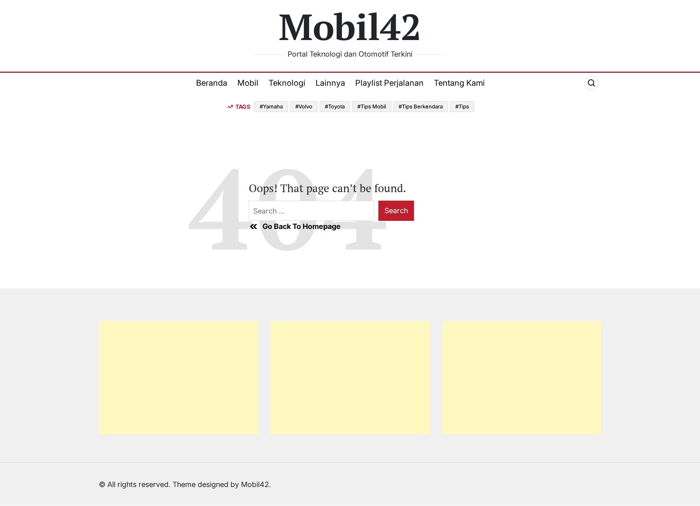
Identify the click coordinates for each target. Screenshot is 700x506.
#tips (462, 106)
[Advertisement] (178, 377)
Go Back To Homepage (301, 226)
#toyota (335, 106)
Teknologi (287, 83)
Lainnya (330, 83)
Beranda (211, 83)
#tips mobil (371, 106)
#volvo (303, 106)
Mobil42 (350, 26)
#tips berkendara (421, 106)
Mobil (247, 83)
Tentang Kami (459, 83)
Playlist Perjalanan (389, 83)
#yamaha (271, 106)
